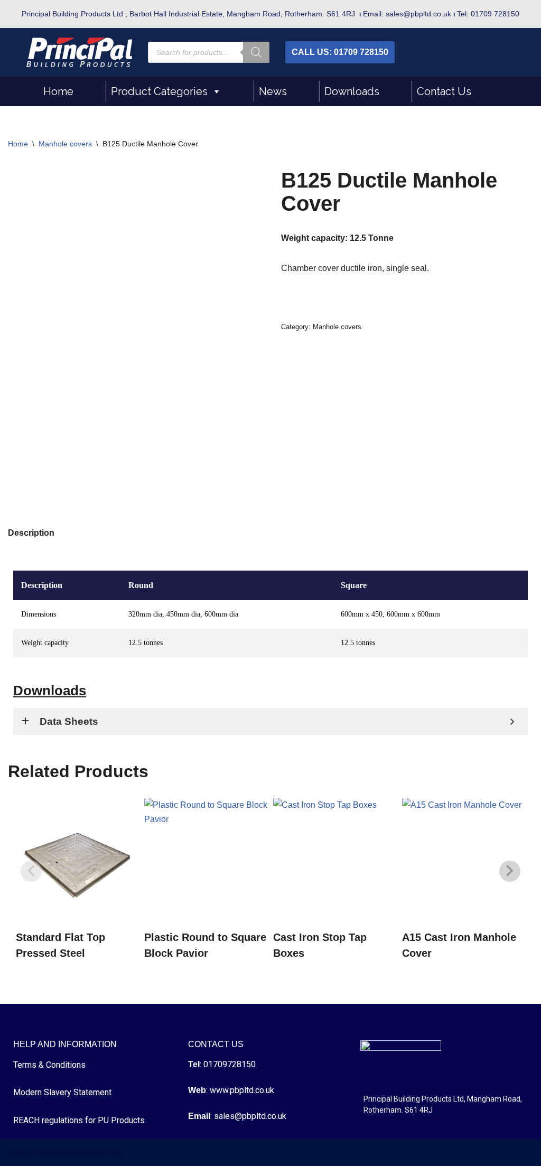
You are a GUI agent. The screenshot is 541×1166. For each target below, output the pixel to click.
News (273, 91)
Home (58, 91)
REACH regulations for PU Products (79, 1120)
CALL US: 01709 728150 (340, 52)
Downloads (351, 91)
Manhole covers (65, 143)
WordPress (102, 1152)
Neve (18, 1152)
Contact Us (444, 91)
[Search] (256, 52)
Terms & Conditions (49, 1065)
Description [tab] (31, 532)
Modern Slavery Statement (62, 1092)
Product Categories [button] (159, 91)
